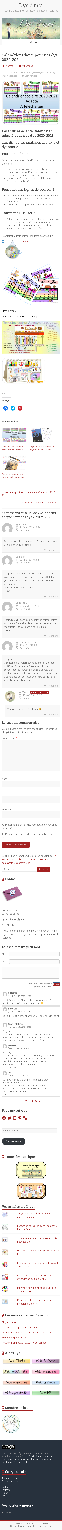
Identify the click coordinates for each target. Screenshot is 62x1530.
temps (4, 76)
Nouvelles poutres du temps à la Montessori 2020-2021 (29, 494)
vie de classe (12, 76)
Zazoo (25, 692)
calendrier (36, 73)
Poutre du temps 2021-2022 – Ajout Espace (24, 1342)
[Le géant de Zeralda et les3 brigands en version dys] (42, 435)
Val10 (4, 1496)
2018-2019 (28, 73)
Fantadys (6, 1490)
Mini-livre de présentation (14, 1337)
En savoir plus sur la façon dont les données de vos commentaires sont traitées (29, 859)
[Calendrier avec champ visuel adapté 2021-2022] (14, 435)
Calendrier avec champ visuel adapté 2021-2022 (26, 1332)
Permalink (25, 530)
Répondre (53, 550)
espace (43, 73)
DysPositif (7, 1487)
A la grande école (9, 1478)
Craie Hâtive (7, 1484)
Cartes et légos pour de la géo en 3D (40, 502)
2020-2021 (27, 241)
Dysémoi (9, 66)
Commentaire (9, 738)
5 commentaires (30, 76)
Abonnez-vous (13, 1141)
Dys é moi (31, 5)
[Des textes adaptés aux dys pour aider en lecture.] (14, 463)
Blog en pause (9, 1322)
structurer (50, 73)
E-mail (6, 794)
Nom (5, 779)
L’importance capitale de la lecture (19, 1327)
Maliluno (6, 1493)
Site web (6, 809)
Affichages (27, 66)
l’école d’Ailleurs (10, 1481)
